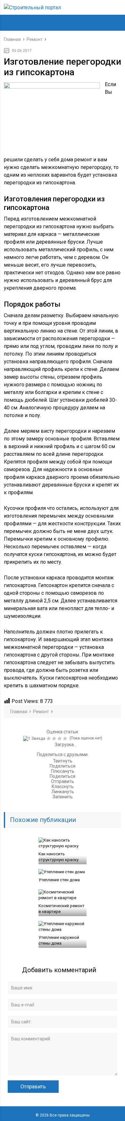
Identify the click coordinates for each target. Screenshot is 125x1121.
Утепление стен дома (59, 879)
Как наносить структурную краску (58, 856)
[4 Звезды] (60, 738)
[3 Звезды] (55, 738)
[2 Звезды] (49, 738)
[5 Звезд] (66, 738)
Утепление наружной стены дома (58, 940)
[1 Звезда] (35, 738)
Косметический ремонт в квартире (61, 908)
